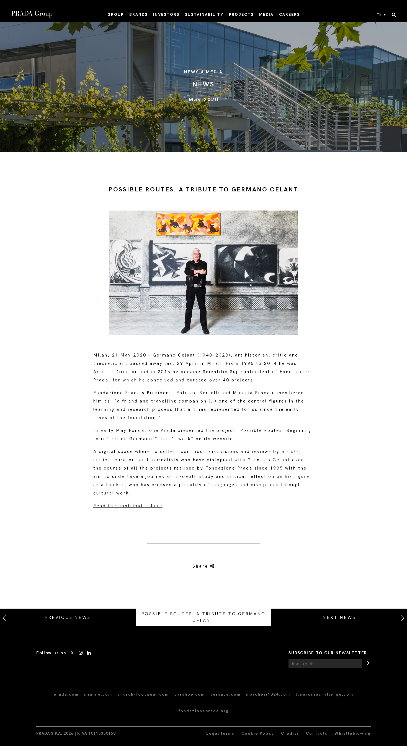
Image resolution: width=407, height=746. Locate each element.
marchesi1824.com (268, 694)
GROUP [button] (115, 14)
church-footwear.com (143, 694)
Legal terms (220, 733)
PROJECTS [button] (241, 14)
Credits (290, 733)
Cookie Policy (257, 733)
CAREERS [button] (289, 14)
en (379, 15)
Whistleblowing (352, 733)
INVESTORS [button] (166, 14)
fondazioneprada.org (203, 711)
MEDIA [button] (266, 14)
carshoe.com (189, 694)
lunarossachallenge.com (324, 694)
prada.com (66, 694)
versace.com (225, 694)
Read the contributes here (128, 506)
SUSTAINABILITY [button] (204, 14)
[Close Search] (394, 15)
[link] (197, 566)
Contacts (317, 733)
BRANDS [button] (138, 14)
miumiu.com (98, 694)
